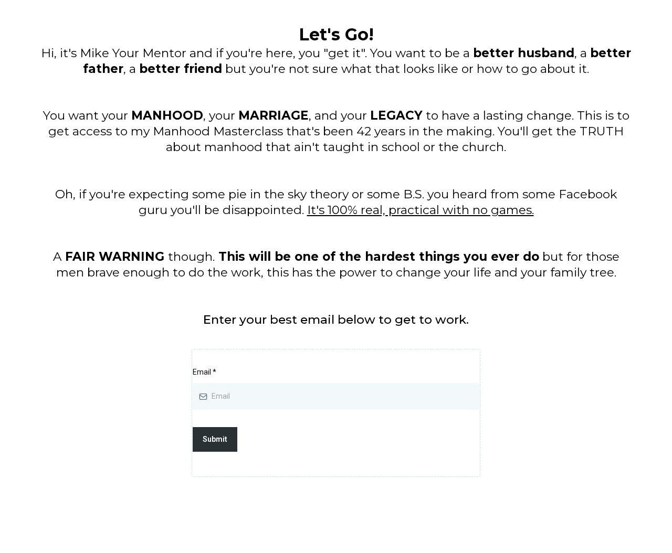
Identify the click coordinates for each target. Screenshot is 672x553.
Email (204, 372)
